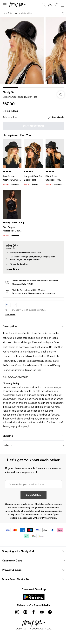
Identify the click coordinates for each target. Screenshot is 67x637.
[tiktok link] (50, 612)
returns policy (48, 293)
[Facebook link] (33, 612)
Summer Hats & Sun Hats (21, 13)
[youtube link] (42, 612)
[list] (33, 52)
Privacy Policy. (49, 517)
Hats (5, 13)
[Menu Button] (5, 5)
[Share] (63, 13)
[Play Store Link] (34, 597)
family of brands (22, 511)
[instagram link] (17, 612)
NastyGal (9, 92)
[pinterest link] (25, 612)
